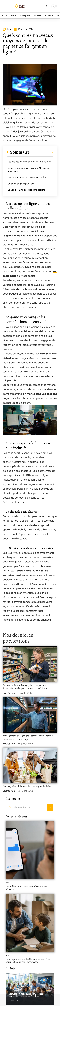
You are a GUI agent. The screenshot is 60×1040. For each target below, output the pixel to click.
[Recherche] (47, 6)
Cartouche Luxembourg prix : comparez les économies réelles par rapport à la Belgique (25, 686)
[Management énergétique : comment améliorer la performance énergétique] (30, 715)
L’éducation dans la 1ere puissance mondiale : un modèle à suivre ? (25, 995)
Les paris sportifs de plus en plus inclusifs (28, 177)
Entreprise (9, 693)
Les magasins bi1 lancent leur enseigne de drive (27, 786)
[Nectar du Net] (20, 6)
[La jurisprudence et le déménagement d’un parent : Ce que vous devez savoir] (30, 923)
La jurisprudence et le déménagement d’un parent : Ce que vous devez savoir (28, 961)
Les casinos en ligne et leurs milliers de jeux (29, 161)
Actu (7, 955)
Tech (7, 882)
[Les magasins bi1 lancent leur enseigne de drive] (30, 765)
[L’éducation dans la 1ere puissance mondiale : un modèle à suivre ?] (30, 989)
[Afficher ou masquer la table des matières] (41, 152)
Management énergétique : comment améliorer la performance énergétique (28, 737)
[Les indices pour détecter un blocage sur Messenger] (30, 850)
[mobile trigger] (5, 6)
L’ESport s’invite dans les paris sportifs (26, 190)
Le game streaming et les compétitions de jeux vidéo (29, 169)
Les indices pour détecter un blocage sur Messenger (26, 888)
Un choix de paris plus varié (21, 183)
